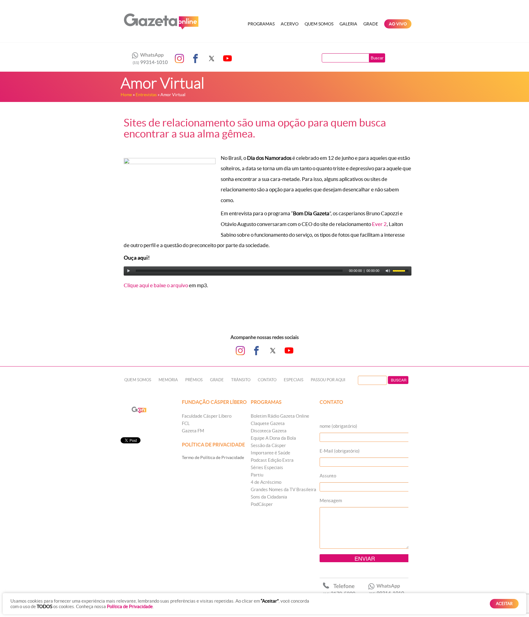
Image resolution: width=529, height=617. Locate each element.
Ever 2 (379, 224)
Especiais (293, 380)
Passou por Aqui (328, 380)
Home (126, 94)
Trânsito (240, 380)
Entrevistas (146, 94)
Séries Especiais (267, 467)
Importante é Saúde (270, 452)
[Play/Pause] (128, 271)
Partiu (257, 474)
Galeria (348, 23)
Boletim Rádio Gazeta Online (280, 416)
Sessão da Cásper (268, 445)
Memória (168, 380)
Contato (267, 380)
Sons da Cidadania (269, 496)
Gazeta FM (193, 430)
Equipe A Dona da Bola (273, 438)
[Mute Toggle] (387, 271)
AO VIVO (398, 23)
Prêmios (194, 380)
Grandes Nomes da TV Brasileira (283, 489)
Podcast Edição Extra (272, 460)
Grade (370, 23)
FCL (186, 423)
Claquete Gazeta (268, 423)
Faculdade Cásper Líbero (206, 416)
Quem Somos (319, 23)
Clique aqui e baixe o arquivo (156, 285)
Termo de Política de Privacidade (213, 457)
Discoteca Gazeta (269, 430)
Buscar (377, 58)
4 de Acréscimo (266, 482)
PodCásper (262, 504)
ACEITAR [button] (504, 603)
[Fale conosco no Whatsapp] (148, 58)
